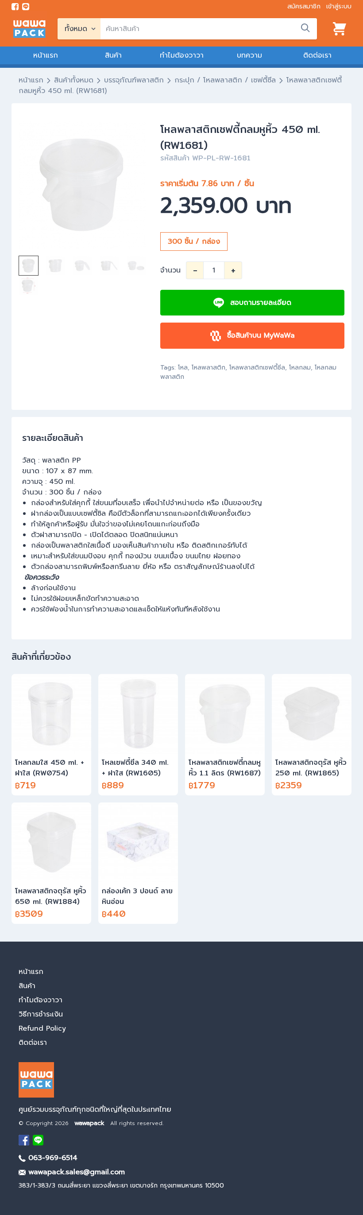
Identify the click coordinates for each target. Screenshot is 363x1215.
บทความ (249, 55)
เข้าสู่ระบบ (338, 6)
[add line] (25, 6)
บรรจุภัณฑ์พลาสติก (134, 80)
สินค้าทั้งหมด (73, 80)
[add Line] (38, 1140)
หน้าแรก (45, 55)
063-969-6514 (51, 1158)
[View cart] (339, 29)
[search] (305, 27)
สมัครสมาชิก (304, 6)
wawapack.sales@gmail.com (75, 1172)
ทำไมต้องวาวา (182, 55)
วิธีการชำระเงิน (41, 1014)
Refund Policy (42, 1028)
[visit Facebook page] (15, 6)
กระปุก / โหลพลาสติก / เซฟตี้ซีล (225, 80)
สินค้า (113, 55)
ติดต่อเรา (317, 55)
